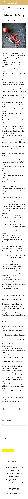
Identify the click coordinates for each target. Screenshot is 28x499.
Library (11, 470)
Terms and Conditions (14, 473)
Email (3, 431)
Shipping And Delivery (14, 480)
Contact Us (15, 467)
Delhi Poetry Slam (6, 8)
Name (3, 424)
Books (23, 467)
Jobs (17, 470)
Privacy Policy (14, 477)
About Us (6, 467)
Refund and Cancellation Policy (14, 483)
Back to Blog (15, 461)
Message (4, 438)
